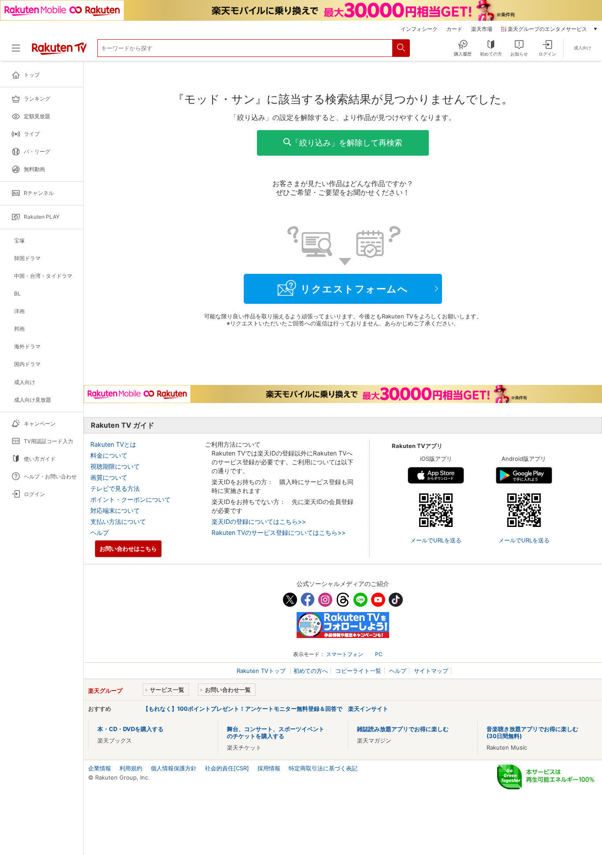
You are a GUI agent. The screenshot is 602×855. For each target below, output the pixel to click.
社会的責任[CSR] (227, 768)
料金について (108, 455)
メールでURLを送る (435, 540)
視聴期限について (115, 466)
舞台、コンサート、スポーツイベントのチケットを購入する (275, 732)
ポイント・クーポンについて (130, 499)
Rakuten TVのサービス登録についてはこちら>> (279, 532)
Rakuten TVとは (113, 444)
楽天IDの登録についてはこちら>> (259, 521)
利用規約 (130, 768)
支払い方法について (118, 521)
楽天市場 (481, 29)
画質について (108, 477)
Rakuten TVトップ (262, 670)
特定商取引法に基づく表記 (323, 768)
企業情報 (99, 768)
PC (379, 654)
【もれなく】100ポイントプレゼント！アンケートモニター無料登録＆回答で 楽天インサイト (265, 708)
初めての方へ (311, 670)
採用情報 (268, 768)
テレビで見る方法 (115, 488)
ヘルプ (99, 532)
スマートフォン (344, 654)
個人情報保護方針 (174, 768)
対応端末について (115, 510)
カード (454, 29)
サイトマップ (431, 670)
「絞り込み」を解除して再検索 (346, 142)
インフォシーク (419, 29)
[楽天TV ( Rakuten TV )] (59, 51)
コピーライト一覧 (358, 670)
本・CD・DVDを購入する (130, 728)
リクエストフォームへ (354, 289)
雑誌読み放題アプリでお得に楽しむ (403, 728)
